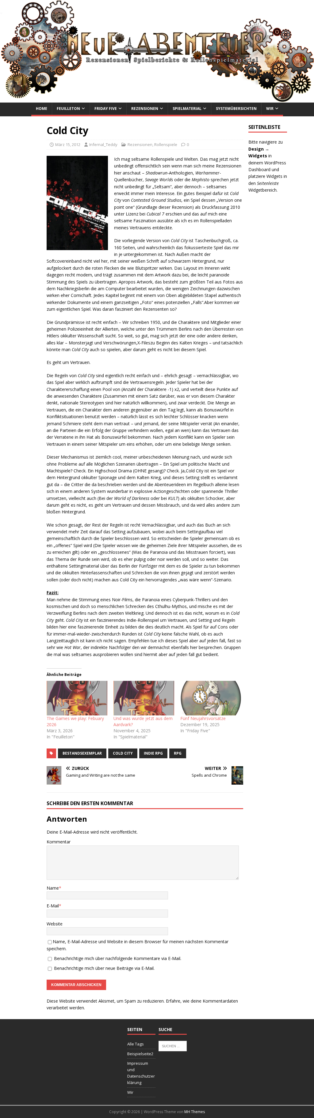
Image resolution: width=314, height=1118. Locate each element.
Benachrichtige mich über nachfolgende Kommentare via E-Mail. (117, 958)
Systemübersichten (236, 108)
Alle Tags (135, 1044)
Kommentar (59, 842)
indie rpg (153, 753)
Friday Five (105, 108)
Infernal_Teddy (103, 144)
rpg (178, 753)
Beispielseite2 (140, 1053)
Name (53, 888)
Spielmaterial (187, 108)
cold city (123, 753)
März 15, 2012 (67, 144)
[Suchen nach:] (173, 1045)
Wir (270, 108)
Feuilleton (68, 108)
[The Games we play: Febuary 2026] (77, 698)
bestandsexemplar (82, 753)
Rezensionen (144, 108)
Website (55, 924)
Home (41, 108)
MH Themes (194, 1111)
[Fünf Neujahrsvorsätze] (210, 698)
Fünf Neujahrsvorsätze (203, 718)
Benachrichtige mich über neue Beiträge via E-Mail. (104, 968)
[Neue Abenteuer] (157, 99)
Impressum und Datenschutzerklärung (141, 1072)
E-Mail (53, 906)
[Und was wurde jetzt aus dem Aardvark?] (143, 698)
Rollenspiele (165, 144)
